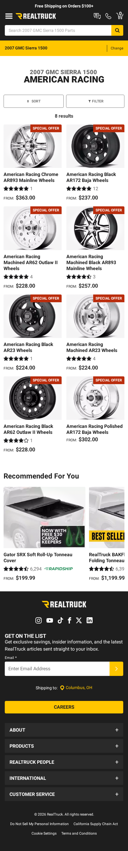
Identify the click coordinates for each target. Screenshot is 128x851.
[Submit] (116, 669)
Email (11, 658)
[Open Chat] (97, 16)
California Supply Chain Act (96, 824)
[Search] (117, 30)
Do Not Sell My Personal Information (39, 824)
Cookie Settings (44, 833)
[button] (64, 730)
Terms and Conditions (79, 833)
